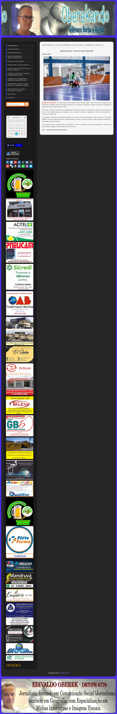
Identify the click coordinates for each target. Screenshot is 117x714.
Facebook (7, 162)
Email (30, 166)
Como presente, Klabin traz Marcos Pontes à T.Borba (19, 69)
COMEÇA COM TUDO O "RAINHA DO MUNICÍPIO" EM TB (18, 74)
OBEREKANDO (13, 45)
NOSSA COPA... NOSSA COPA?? (18, 65)
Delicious (11, 166)
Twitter (11, 162)
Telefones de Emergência (16, 61)
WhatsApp (23, 166)
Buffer (15, 166)
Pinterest (15, 162)
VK (19, 166)
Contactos (11, 97)
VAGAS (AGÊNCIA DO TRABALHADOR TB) (15, 57)
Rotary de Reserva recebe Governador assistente (16, 89)
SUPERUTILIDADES (14, 53)
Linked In (19, 162)
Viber (27, 166)
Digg (27, 162)
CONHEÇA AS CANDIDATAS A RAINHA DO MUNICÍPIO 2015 (18, 79)
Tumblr (23, 162)
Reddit (30, 162)
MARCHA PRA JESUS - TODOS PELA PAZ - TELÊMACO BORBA (18, 84)
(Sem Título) (11, 94)
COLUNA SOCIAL (13, 49)
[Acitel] (19, 240)
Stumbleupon (7, 166)
